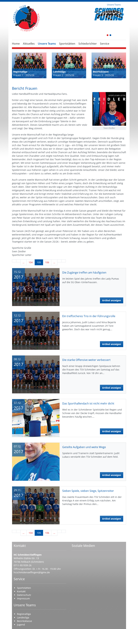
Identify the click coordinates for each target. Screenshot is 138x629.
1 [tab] (107, 35)
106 (47, 262)
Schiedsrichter (87, 43)
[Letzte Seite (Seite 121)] (63, 260)
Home (16, 43)
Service (104, 43)
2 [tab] (110, 35)
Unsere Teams (47, 43)
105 (39, 262)
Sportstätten (67, 43)
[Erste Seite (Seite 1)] (14, 260)
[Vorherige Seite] (18, 260)
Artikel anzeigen (111, 300)
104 (31, 262)
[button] (47, 47)
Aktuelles (29, 43)
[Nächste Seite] (59, 260)
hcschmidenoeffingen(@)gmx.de (32, 572)
